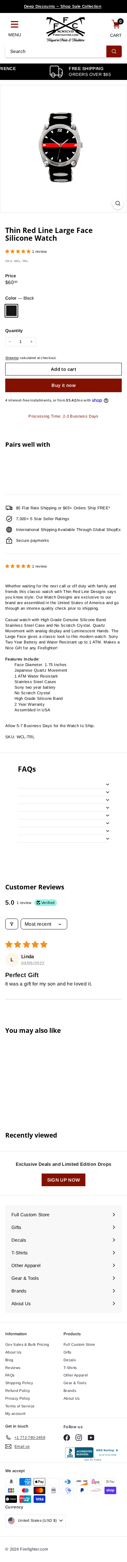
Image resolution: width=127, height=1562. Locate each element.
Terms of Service (20, 1406)
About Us (13, 1352)
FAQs (9, 1375)
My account (15, 1413)
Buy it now (63, 385)
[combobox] (63, 51)
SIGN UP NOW (63, 1179)
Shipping (12, 358)
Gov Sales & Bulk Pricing (27, 1344)
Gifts (67, 1352)
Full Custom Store (79, 1344)
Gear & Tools (74, 1383)
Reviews (12, 1368)
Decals (69, 1360)
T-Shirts (70, 1368)
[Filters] (11, 924)
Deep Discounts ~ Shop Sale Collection (62, 6)
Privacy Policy (17, 1398)
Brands (69, 1391)
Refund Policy (17, 1391)
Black (11, 311)
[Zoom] (118, 203)
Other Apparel (75, 1375)
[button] (18, 251)
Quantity (14, 330)
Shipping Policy (19, 1383)
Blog (9, 1360)
